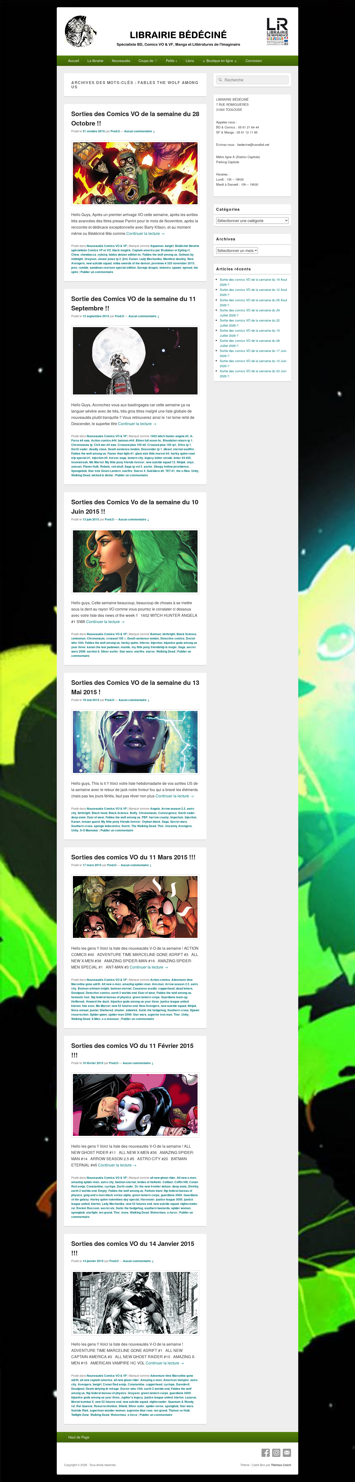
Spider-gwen (98, 1014)
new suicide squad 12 (160, 462)
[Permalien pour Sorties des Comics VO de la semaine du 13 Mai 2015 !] (135, 777)
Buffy (133, 813)
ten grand (105, 1212)
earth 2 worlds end (124, 992)
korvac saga (117, 458)
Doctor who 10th (131, 1388)
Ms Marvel (96, 462)
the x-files (183, 471)
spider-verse (154, 1406)
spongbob (78, 1212)
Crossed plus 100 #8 (132, 444)
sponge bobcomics (107, 826)
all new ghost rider (162, 1177)
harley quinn (129, 642)
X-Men (96, 1019)
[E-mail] (287, 1453)
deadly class (97, 449)
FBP (145, 817)
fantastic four (80, 997)
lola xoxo (88, 1006)
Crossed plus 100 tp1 (162, 444)
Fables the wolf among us (159, 254)
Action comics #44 (104, 440)
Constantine (94, 1186)
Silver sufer (136, 1406)
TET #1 (170, 471)
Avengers (84, 1384)
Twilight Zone (80, 1414)
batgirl (169, 246)
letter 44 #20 (182, 458)
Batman (155, 634)
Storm (125, 826)
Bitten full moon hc (148, 440)
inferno (144, 642)
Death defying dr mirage (102, 1388)
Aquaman (156, 246)
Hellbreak (78, 1001)
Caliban (168, 1182)
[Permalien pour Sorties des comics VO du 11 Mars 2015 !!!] (135, 942)
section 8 (93, 651)
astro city (107, 1182)
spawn (176, 267)
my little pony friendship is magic (154, 647)
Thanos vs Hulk (179, 1410)
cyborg (102, 254)
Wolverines (158, 1212)
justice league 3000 (169, 1199)
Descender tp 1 (151, 449)
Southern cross (81, 826)
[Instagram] (276, 1453)
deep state (78, 817)
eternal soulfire (183, 449)
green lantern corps (146, 997)
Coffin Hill (181, 1182)
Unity (195, 471)
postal (94, 1010)
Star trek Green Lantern (104, 471)
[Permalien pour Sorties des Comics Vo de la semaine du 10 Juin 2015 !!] (135, 596)
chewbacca (88, 254)
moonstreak (79, 462)
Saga (181, 647)
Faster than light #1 (120, 453)
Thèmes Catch (281, 1465)
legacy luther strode (158, 458)
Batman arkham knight (93, 988)
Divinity (193, 1186)
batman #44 (126, 440)
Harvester (148, 1199)
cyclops (110, 1186)
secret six (107, 1208)
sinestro (165, 267)
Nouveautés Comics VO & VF (107, 246)
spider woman (181, 1208)
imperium (176, 817)
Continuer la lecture (145, 233)
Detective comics (172, 638)
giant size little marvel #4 (152, 453)
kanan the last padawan (103, 647)
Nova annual (79, 1010)
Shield (123, 1406)
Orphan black (151, 821)
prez (74, 267)
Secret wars (178, 821)
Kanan (133, 259)
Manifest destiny (174, 259)
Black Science (186, 634)
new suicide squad (99, 263)
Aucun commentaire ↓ (139, 131)
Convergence (167, 813)
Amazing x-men (151, 1380)
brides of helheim (149, 1182)
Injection (156, 642)
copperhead (166, 988)
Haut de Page (78, 1437)
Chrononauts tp (81, 444)
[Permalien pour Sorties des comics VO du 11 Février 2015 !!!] (135, 1140)
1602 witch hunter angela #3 (169, 436)
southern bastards (157, 1208)
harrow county (159, 817)
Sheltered (106, 1010)
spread (187, 267)
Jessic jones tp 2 (109, 259)
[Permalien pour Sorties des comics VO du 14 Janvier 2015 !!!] (135, 1338)
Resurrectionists (105, 1406)
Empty (102, 1190)
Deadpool (77, 992)
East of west (95, 817)
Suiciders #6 (155, 471)
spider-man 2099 (120, 1014)
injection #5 (100, 458)
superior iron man (160, 1014)
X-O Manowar (89, 830)
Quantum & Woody (181, 1401)
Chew (75, 254)
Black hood (99, 813)
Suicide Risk (79, 1410)
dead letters (184, 988)
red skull (117, 466)
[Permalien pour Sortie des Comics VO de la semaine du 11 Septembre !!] (135, 398)
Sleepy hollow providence (171, 466)
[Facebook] (266, 1453)
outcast (76, 466)
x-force (172, 1212)
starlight (92, 1212)
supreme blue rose (140, 1410)
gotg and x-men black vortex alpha (107, 1195)
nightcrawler (188, 1203)
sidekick (131, 1010)
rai (73, 1208)
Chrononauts (96, 638)
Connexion (254, 60)
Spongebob (79, 471)
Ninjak (181, 462)
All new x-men (111, 984)
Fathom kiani (153, 1190)
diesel (167, 449)
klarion (76, 1006)
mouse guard (91, 821)
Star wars (126, 651)
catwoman (78, 638)
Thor (160, 826)
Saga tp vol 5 (133, 466)
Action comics (160, 979)
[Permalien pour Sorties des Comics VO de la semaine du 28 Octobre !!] (135, 208)
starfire (127, 471)
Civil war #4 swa (105, 444)
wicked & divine (102, 475)
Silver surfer (109, 651)
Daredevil (182, 1384)
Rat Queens (84, 1406)
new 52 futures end (125, 1006)
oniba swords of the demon (131, 263)
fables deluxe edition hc (125, 254)
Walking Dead (80, 475)
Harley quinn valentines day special (114, 1199)
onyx (190, 462)
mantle (125, 647)
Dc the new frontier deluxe (153, 1186)
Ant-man (158, 984)
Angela (155, 808)
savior (148, 466)
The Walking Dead (143, 826)
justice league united (174, 1001)
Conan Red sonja (114, 1384)
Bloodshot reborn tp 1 (177, 440)
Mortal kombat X (82, 1401)
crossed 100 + (116, 638)
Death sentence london (124, 449)
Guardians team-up (174, 997)
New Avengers (149, 1006)
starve (150, 651)
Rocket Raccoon (87, 1208)
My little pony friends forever (124, 462)
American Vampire (176, 1380)
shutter (119, 1010)
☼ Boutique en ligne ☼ (219, 60)
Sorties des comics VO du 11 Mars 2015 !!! (133, 856)
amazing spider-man (136, 984)
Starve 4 (139, 471)
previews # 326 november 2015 (172, 263)
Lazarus (190, 1397)
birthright (169, 634)
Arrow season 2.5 (173, 808)
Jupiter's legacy (132, 1397)
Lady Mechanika (150, 259)
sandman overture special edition (113, 267)
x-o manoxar (110, 1019)
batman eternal (121, 988)
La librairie (95, 60)
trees (124, 1212)
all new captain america (96, 1380)
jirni (125, 259)
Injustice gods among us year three (135, 1001)
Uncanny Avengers (178, 826)
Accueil (73, 60)
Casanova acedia (145, 988)
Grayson (90, 259)
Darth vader (79, 449)
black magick (121, 250)
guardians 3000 (171, 1195)
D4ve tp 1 (184, 444)
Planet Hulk (91, 466)
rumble (83, 267)
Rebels (105, 466)
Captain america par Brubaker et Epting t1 (161, 250)
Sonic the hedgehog (152, 1010)
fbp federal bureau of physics (111, 997)
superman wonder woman (107, 1410)
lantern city (135, 458)
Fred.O (115, 131)
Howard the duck (97, 1001)
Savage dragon (147, 267)
